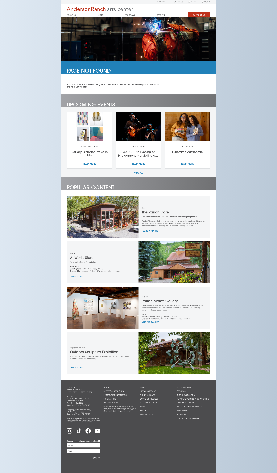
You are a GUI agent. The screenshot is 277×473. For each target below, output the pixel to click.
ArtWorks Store (148, 391)
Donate (107, 387)
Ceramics (181, 391)
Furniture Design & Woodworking (193, 399)
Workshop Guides (185, 387)
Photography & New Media (189, 406)
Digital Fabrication (186, 395)
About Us (72, 15)
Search (194, 2)
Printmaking (182, 410)
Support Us (199, 15)
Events (161, 15)
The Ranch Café (147, 395)
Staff (142, 406)
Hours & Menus (150, 231)
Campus (143, 387)
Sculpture (181, 414)
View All (138, 173)
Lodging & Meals (111, 403)
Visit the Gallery (150, 322)
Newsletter (160, 2)
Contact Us (178, 2)
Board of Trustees (149, 399)
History (143, 410)
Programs (130, 15)
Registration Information (115, 395)
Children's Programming (188, 418)
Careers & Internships (113, 391)
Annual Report (147, 414)
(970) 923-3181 (79, 389)
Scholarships (109, 399)
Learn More (76, 277)
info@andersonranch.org (82, 392)
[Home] (100, 9)
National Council (148, 403)
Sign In (207, 2)
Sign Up (96, 458)
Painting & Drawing (186, 403)
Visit (100, 15)
